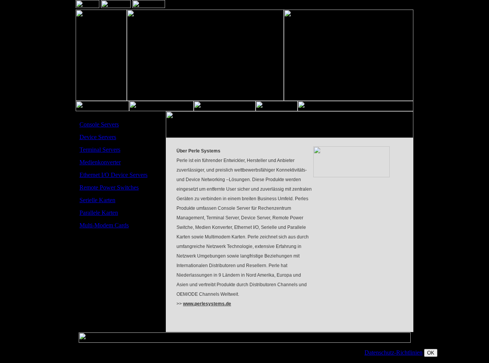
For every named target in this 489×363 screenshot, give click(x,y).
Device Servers (97, 137)
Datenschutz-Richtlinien (393, 352)
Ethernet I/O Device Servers (113, 175)
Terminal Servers (99, 149)
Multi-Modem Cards (104, 225)
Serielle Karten (97, 200)
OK (430, 353)
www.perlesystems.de (207, 303)
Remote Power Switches (109, 187)
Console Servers (99, 124)
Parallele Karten (98, 212)
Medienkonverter (100, 162)
